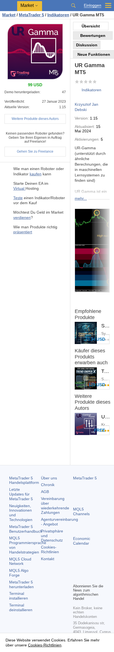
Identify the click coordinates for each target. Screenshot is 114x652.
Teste (18, 198)
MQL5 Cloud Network (20, 561)
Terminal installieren (18, 595)
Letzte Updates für (21, 494)
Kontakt (47, 559)
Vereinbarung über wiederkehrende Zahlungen (55, 505)
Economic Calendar (81, 540)
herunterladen (21, 584)
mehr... (81, 198)
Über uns (49, 478)
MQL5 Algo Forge (18, 572)
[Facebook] (76, 569)
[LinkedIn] (85, 578)
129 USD (97, 384)
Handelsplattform (24, 480)
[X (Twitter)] (94, 569)
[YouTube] (76, 578)
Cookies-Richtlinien (50, 549)
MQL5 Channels (81, 511)
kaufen (36, 174)
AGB (45, 491)
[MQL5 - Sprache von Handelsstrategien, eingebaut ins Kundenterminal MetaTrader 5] (8, 5)
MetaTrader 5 (85, 478)
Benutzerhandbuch (25, 529)
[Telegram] (85, 569)
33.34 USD (95, 339)
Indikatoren (91, 90)
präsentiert (22, 232)
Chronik (48, 484)
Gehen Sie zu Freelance (35, 151)
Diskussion (86, 45)
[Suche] (73, 5)
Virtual (19, 188)
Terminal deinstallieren (20, 607)
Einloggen (92, 5)
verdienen (22, 217)
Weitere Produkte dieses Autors (35, 119)
